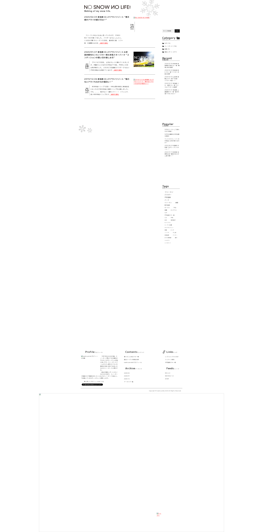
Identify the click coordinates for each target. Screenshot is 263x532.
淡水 (166, 220)
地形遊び (173, 220)
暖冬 (176, 237)
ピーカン (167, 207)
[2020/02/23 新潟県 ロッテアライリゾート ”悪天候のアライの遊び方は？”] (144, 18)
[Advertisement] (119, 116)
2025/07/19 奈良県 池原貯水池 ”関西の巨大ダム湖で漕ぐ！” (172, 154)
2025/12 (127, 379)
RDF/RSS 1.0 (169, 376)
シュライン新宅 (169, 359)
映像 (166, 49)
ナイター (175, 235)
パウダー (168, 195)
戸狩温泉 (168, 197)
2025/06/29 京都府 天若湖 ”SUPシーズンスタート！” (172, 147)
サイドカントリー (169, 227)
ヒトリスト (168, 222)
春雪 (176, 203)
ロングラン (174, 210)
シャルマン (167, 240)
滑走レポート (169, 52)
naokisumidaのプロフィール (133, 362)
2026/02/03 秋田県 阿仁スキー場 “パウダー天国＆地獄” (172, 72)
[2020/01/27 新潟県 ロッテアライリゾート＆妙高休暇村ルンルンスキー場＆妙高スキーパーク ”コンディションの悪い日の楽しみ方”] (144, 59)
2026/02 (127, 373)
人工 (166, 217)
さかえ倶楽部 (168, 237)
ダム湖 (174, 232)
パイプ (172, 230)
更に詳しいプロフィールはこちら (94, 381)
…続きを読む (103, 43)
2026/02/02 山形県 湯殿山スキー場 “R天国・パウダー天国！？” (172, 78)
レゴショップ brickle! (172, 357)
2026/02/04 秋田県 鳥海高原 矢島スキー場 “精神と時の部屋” (172, 65)
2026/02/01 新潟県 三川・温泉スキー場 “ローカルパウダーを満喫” (172, 85)
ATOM (167, 379)
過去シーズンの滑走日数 (131, 359)
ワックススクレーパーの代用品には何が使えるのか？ (172, 141)
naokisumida (161, 391)
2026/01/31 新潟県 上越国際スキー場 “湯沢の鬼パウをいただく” (172, 92)
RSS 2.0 (167, 373)
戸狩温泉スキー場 (170, 215)
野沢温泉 (167, 205)
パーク (167, 200)
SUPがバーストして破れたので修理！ (172, 130)
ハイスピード (168, 243)
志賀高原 (167, 235)
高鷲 (166, 210)
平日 (175, 207)
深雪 (166, 230)
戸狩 (172, 217)
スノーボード (169, 46)
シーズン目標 (168, 225)
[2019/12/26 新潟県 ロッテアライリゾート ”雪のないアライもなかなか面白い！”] (144, 82)
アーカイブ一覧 (128, 382)
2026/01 (127, 376)
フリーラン (169, 192)
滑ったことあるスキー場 (131, 357)
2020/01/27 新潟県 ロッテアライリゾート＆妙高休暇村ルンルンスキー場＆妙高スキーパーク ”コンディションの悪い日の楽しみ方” (106, 55)
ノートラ (167, 232)
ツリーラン (168, 203)
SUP (166, 43)
